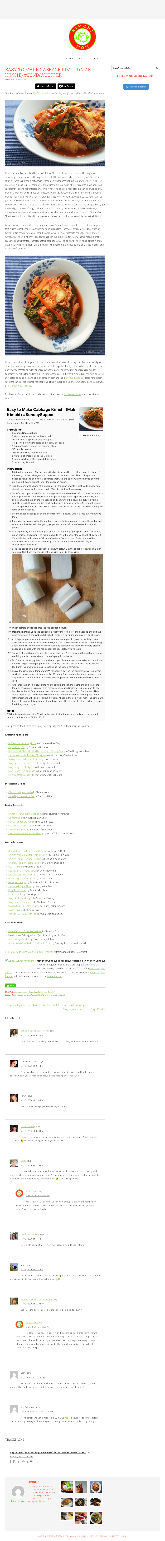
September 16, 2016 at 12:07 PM (37, 1411)
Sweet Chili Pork (16, 909)
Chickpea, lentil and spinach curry (25, 862)
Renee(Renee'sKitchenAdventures (37, 1299)
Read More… (41, 1501)
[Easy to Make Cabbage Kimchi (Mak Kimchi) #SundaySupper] (96, 1487)
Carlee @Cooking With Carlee (35, 1030)
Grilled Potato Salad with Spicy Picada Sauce (30, 943)
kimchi (37, 992)
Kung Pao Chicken (17, 890)
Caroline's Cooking (30, 1234)
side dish (57, 995)
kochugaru (49, 995)
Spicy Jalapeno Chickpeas (21, 767)
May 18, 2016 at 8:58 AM (38, 1195)
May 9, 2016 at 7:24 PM (32, 1269)
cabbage (20, 995)
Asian (31, 992)
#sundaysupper (21, 992)
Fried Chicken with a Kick (20, 874)
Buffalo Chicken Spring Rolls (22, 743)
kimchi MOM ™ (82, 35)
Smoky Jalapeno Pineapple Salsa (24, 759)
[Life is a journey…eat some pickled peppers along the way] (96, 1502)
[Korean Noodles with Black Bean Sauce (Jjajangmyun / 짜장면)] (81, 1502)
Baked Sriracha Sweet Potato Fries (25, 931)
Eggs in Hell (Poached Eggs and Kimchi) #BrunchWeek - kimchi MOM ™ (48, 1452)
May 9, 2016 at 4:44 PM (32, 1238)
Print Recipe (67, 86)
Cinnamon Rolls (16, 817)
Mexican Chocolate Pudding (22, 821)
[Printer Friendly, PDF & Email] (10, 985)
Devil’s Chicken (15, 866)
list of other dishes (72, 394)
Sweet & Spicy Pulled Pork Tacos (23, 905)
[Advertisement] (82, 9)
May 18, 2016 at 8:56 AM (38, 1326)
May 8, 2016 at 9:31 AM (32, 1035)
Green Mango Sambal (18, 939)
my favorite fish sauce (21, 385)
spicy (64, 995)
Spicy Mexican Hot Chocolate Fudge (25, 833)
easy (25, 995)
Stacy (23, 1160)
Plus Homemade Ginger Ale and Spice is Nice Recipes (30, 951)
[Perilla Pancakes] (67, 1502)
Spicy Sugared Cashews (19, 774)
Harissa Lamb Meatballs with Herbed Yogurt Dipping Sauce (36, 751)
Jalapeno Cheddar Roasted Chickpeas (27, 755)
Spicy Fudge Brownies (19, 829)
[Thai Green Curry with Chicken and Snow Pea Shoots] (96, 1518)
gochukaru (32, 995)
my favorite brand (74, 377)
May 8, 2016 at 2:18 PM (32, 1100)
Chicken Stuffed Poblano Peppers (24, 858)
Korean (44, 992)
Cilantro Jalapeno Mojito (20, 792)
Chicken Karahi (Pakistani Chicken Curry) (28, 854)
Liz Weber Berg (28, 1126)
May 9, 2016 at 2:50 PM (32, 1165)
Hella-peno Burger (17, 882)
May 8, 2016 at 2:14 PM (32, 1065)
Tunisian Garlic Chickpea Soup (23, 913)
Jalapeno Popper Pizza (19, 886)
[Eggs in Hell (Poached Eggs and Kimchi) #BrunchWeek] (67, 1487)
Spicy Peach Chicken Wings (21, 770)
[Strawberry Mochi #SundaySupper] (81, 1518)
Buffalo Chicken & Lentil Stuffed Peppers (27, 851)
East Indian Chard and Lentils (22, 870)
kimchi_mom (32, 1191)
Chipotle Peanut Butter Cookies (23, 813)
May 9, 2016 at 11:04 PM (33, 1303)
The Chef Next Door (42, 93)
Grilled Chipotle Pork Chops (21, 878)
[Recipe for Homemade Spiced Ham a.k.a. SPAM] (67, 1516)
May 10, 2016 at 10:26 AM (33, 1377)
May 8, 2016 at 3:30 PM (32, 1130)
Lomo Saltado (15, 894)
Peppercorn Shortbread (20, 825)
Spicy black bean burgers (20, 898)
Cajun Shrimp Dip (16, 747)
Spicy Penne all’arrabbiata (21, 902)
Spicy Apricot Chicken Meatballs (23, 763)
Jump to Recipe (47, 86)
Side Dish (51, 992)
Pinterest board (54, 976)
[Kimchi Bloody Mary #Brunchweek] (81, 1487)
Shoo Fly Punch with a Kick (21, 796)
